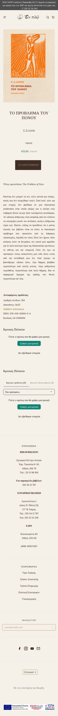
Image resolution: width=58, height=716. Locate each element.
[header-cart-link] (53, 17)
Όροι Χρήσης (29, 572)
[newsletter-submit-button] (52, 628)
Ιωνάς (28, 143)
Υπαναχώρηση (29, 598)
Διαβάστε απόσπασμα (13, 308)
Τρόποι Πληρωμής (29, 585)
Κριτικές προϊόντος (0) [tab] (16, 382)
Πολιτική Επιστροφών (29, 592)
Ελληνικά (28, 672)
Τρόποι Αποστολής (29, 579)
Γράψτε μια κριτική (29, 343)
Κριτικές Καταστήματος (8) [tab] (42, 382)
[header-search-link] (47, 17)
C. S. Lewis (29, 130)
